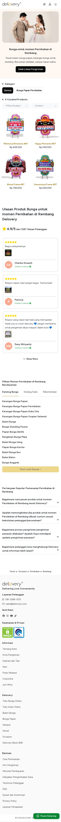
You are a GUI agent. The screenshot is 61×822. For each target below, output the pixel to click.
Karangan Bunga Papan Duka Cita (20, 411)
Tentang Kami (10, 649)
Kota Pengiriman (11, 655)
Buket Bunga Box (11, 452)
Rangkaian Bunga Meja (14, 437)
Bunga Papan (9, 719)
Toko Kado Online (11, 707)
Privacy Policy (10, 801)
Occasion (7, 736)
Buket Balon (8, 457)
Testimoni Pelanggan (13, 783)
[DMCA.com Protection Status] (7, 632)
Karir (5, 667)
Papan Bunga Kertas (13, 447)
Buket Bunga (9, 421)
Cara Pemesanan (11, 759)
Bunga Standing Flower (15, 426)
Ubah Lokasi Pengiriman (30, 69)
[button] (16, 106)
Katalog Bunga (10, 392)
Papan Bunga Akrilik (13, 432)
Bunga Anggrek (10, 462)
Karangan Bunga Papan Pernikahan (21, 406)
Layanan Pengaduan (13, 807)
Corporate (8, 678)
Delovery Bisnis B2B (13, 742)
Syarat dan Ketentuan (14, 795)
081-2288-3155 (13, 599)
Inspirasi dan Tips (11, 661)
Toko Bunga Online (12, 701)
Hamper (7, 725)
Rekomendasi (50, 392)
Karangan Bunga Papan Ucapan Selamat (24, 416)
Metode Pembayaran (13, 771)
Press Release (10, 672)
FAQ (5, 789)
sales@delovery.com (16, 604)
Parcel (6, 731)
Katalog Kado (31, 392)
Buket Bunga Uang (12, 442)
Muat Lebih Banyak (30, 469)
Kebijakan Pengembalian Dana (18, 777)
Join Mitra (7, 684)
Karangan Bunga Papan (15, 401)
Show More (32, 359)
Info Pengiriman (11, 765)
